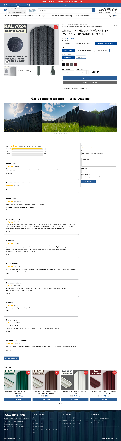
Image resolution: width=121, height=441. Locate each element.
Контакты (35, 432)
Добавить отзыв (88, 181)
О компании (36, 418)
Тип (63, 47)
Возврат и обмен (38, 426)
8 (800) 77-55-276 (108, 10)
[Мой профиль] (110, 16)
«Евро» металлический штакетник (77, 24)
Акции (34, 420)
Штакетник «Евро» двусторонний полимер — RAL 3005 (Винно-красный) (103, 392)
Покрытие (65, 40)
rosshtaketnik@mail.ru (98, 423)
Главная (64, 24)
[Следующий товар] (116, 25)
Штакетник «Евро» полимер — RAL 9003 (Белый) (75, 392)
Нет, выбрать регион (15, 12)
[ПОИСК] (93, 10)
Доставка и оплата (38, 423)
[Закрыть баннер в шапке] (119, 1)
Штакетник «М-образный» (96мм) (71, 420)
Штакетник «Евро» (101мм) (69, 418)
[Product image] (17, 380)
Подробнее (17, 399)
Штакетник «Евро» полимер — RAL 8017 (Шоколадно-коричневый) (46, 392)
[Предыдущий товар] (113, 25)
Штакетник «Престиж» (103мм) (71, 423)
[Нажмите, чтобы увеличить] (7, 62)
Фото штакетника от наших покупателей (45, 429)
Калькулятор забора (68, 426)
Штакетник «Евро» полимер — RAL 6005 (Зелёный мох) (17, 392)
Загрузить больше (11, 358)
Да (24, 12)
